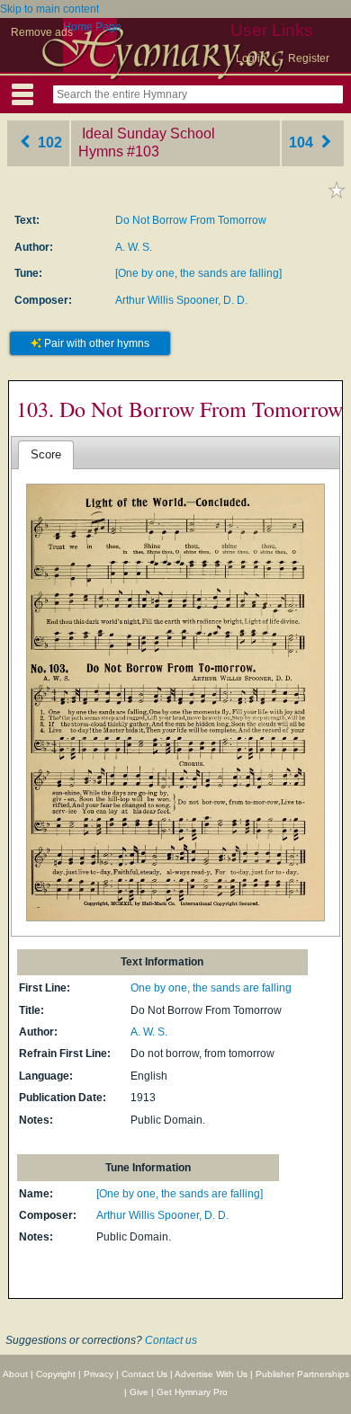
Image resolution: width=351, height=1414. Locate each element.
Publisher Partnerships (302, 1374)
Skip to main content (49, 9)
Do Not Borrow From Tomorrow (190, 220)
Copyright (56, 1374)
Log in (251, 58)
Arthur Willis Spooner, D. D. (181, 300)
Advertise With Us (211, 1374)
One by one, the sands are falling (211, 988)
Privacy (98, 1374)
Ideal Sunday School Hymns (146, 143)
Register (308, 58)
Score (46, 454)
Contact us (171, 1340)
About (15, 1374)
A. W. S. (133, 247)
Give (139, 1392)
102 (48, 142)
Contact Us (144, 1374)
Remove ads (42, 32)
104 (303, 142)
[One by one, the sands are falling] (198, 273)
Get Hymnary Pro (192, 1392)
